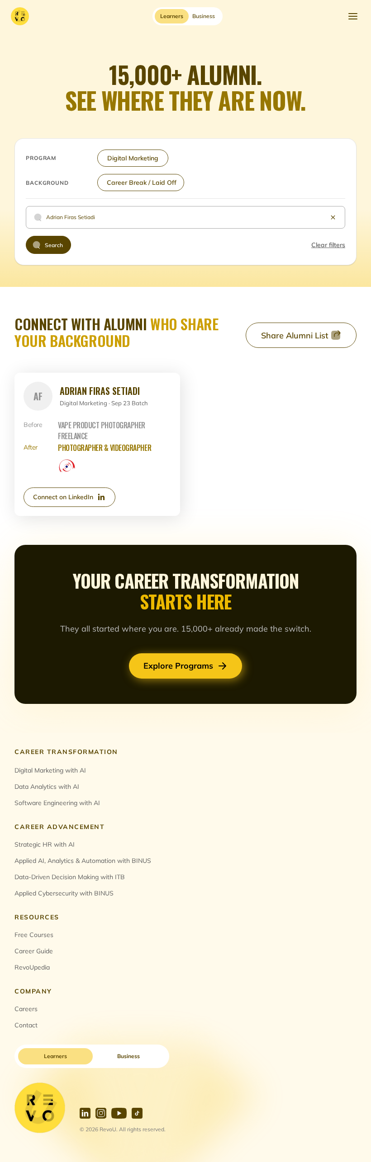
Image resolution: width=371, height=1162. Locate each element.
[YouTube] (119, 1113)
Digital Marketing (132, 158)
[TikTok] (137, 1113)
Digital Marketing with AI (50, 770)
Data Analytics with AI (46, 786)
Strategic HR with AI (44, 844)
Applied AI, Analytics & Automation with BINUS (82, 861)
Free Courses (33, 935)
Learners (55, 1056)
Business (128, 1056)
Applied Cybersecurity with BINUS (64, 893)
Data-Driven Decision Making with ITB (69, 877)
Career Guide (33, 951)
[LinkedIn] (85, 1113)
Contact (26, 1025)
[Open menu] (353, 16)
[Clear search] (333, 217)
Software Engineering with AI (57, 803)
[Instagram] (100, 1113)
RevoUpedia (32, 967)
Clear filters (328, 245)
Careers (26, 1009)
